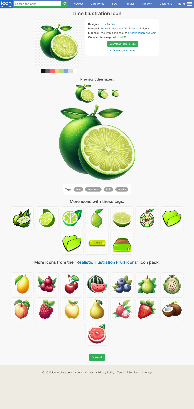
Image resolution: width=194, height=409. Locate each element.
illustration (93, 189)
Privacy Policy (106, 372)
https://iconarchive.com (142, 32)
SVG (114, 3)
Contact (90, 372)
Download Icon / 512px (122, 43)
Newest (78, 3)
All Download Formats (122, 50)
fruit (108, 189)
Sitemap (147, 372)
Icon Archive (108, 24)
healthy (122, 189)
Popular (129, 3)
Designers (166, 3)
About (78, 372)
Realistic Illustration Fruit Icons (119, 28)
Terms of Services (128, 372)
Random (147, 3)
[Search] (64, 4)
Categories (97, 3)
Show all (97, 357)
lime (78, 189)
